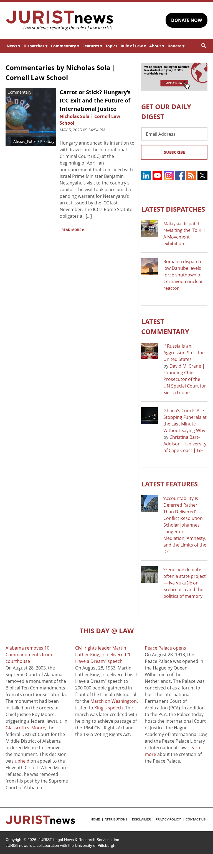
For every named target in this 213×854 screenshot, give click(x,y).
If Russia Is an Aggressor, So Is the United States (184, 352)
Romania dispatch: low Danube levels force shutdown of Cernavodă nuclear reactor (183, 274)
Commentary (65, 45)
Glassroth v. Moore (25, 728)
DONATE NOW (186, 20)
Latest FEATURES (169, 483)
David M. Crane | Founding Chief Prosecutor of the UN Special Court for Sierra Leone (184, 379)
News (13, 45)
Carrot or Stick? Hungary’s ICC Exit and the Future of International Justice (95, 100)
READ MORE (73, 229)
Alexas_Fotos (25, 141)
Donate (176, 45)
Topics (111, 45)
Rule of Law (133, 45)
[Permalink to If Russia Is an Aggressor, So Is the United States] (149, 351)
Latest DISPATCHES (173, 209)
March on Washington (113, 701)
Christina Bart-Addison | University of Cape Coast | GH (184, 443)
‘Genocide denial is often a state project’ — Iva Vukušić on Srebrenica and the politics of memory (185, 582)
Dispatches (35, 45)
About (156, 45)
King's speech (108, 708)
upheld (22, 761)
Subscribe (174, 152)
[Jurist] (60, 20)
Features (92, 45)
